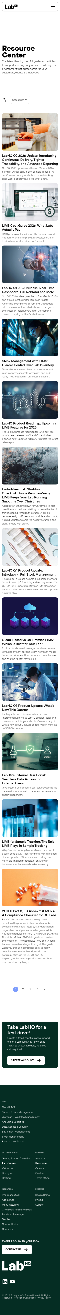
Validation (7, 1168)
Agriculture (8, 1199)
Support (39, 1204)
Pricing (39, 1199)
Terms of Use (42, 1178)
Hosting (6, 1178)
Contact (39, 1173)
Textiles (6, 1219)
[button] (53, 6)
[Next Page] (44, 989)
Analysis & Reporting (13, 1121)
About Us (40, 1158)
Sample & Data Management (18, 1112)
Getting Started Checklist (16, 1158)
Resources (41, 1163)
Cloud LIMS (8, 1107)
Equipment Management (16, 1131)
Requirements (10, 1163)
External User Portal (13, 1141)
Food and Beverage (13, 1214)
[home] (11, 6)
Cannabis (7, 1229)
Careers (39, 1168)
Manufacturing (10, 1204)
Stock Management (13, 1136)
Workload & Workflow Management (21, 1117)
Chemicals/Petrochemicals (17, 1209)
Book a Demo (42, 1195)
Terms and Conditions (24, 1297)
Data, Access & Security (15, 1126)
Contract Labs (10, 1224)
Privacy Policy (43, 1297)
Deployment (8, 1173)
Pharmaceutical (11, 1195)
